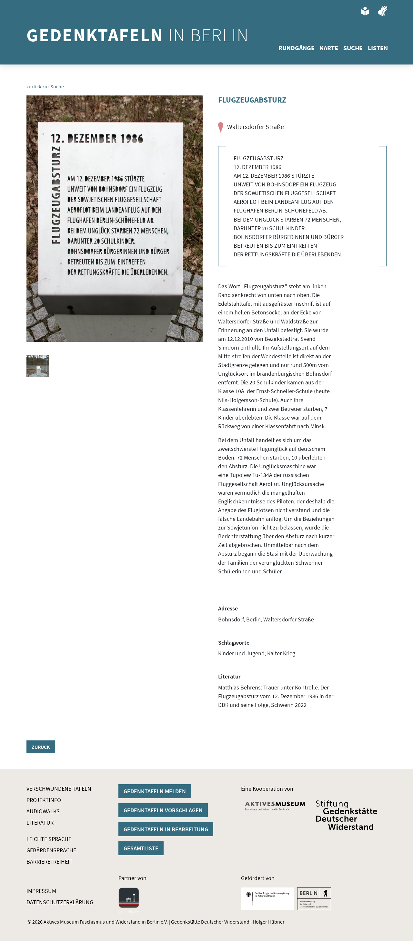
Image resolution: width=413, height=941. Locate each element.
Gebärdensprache (51, 850)
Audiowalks (43, 811)
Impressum (41, 891)
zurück (41, 747)
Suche (353, 48)
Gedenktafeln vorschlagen (163, 810)
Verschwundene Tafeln (58, 788)
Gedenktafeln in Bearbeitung (166, 829)
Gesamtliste (141, 848)
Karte (329, 48)
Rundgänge (296, 48)
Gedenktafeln (137, 35)
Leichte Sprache (48, 839)
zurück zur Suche (45, 86)
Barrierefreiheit (49, 861)
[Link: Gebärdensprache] (383, 11)
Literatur (40, 822)
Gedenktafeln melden (155, 791)
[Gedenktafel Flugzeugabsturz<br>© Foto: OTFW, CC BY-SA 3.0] (114, 218)
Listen (378, 48)
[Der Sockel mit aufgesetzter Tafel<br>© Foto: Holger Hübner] (37, 366)
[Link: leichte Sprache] (365, 11)
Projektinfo (43, 800)
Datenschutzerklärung (59, 902)
